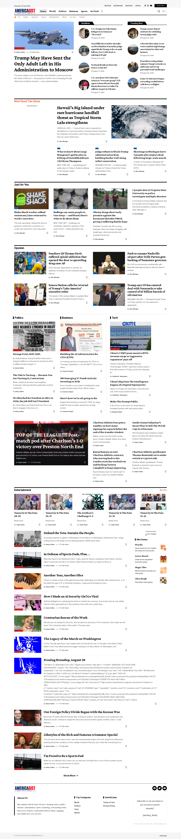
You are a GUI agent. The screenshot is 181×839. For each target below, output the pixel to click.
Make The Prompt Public (124, 401)
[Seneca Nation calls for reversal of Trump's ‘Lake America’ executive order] (30, 294)
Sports (43, 17)
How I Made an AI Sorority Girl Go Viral (71, 596)
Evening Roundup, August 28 (64, 660)
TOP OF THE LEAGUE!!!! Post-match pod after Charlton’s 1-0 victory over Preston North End (49, 440)
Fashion (82, 17)
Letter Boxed (141, 556)
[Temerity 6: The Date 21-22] (153, 502)
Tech (115, 317)
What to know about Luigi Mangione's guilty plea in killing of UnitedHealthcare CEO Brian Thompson (73, 156)
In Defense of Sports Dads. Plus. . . (67, 554)
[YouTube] (151, 5)
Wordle (139, 544)
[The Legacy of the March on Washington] (27, 645)
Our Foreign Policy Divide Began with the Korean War (82, 712)
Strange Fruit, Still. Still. (27, 354)
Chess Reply (141, 578)
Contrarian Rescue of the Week (66, 617)
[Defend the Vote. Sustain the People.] (27, 539)
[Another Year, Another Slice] (27, 581)
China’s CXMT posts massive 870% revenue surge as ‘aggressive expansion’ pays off (129, 356)
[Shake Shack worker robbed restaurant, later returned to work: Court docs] (31, 198)
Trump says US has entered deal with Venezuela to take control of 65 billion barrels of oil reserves (146, 290)
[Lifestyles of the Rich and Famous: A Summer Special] (27, 741)
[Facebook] (145, 5)
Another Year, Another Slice (63, 575)
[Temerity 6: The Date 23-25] (122, 502)
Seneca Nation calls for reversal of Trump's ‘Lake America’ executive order (68, 288)
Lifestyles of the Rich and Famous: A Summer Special (80, 735)
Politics (25, 17)
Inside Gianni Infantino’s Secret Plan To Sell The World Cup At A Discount (148, 425)
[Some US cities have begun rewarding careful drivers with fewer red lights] (133, 83)
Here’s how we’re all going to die (78, 398)
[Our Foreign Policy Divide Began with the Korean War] (27, 718)
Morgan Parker (117, 412)
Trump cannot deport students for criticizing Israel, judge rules (150, 32)
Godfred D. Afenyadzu (119, 376)
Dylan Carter (22, 462)
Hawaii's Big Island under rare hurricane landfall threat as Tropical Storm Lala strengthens (80, 115)
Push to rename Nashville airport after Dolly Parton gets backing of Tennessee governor (147, 257)
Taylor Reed (20, 525)
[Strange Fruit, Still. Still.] (34, 336)
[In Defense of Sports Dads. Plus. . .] (27, 560)
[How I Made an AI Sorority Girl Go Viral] (27, 602)
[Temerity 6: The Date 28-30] (27, 502)
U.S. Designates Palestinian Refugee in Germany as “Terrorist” (103, 32)
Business (35, 17)
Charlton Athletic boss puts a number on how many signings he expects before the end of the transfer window (110, 427)
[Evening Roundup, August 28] (27, 666)
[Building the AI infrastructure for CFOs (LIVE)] (81, 336)
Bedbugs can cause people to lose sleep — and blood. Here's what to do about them (70, 215)
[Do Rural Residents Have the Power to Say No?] (84, 68)
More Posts (163, 490)
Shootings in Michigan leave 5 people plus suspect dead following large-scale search (150, 154)
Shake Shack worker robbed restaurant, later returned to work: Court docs (30, 215)
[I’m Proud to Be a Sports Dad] (27, 762)
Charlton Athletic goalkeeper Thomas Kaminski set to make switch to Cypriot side (149, 455)
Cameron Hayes (67, 371)
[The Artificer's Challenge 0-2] (90, 502)
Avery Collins (20, 52)
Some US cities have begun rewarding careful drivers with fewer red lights (152, 82)
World (64, 17)
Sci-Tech (73, 17)
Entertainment (54, 17)
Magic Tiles (140, 567)
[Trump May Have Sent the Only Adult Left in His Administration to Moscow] (44, 36)
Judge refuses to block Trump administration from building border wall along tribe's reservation (111, 156)
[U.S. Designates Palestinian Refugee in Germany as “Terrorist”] (84, 33)
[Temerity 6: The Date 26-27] (59, 502)
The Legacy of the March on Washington (72, 639)
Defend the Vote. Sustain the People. (69, 533)
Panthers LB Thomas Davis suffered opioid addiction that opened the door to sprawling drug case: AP (67, 258)
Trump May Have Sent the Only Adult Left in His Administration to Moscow (43, 63)
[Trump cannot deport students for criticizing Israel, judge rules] (133, 33)
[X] (147, 5)
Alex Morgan (63, 141)
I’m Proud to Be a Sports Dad (63, 756)
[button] (102, 11)
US (19, 17)
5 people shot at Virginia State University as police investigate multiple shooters (149, 193)
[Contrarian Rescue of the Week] (27, 623)
